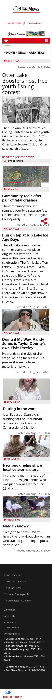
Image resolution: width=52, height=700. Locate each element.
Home (10, 52)
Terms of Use (11, 627)
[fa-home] (5, 40)
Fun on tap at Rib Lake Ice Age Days (25, 237)
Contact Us (10, 622)
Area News (37, 52)
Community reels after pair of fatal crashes (21, 198)
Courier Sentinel (13, 575)
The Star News (12, 587)
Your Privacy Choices (23, 692)
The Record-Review (15, 581)
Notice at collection (12, 697)
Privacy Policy (12, 633)
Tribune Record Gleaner (18, 600)
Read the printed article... (19, 157)
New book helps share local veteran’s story (22, 467)
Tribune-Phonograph (16, 594)
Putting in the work (20, 409)
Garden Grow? (16, 526)
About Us (9, 616)
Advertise (9, 609)
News (22, 52)
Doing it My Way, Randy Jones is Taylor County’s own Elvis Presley (24, 343)
